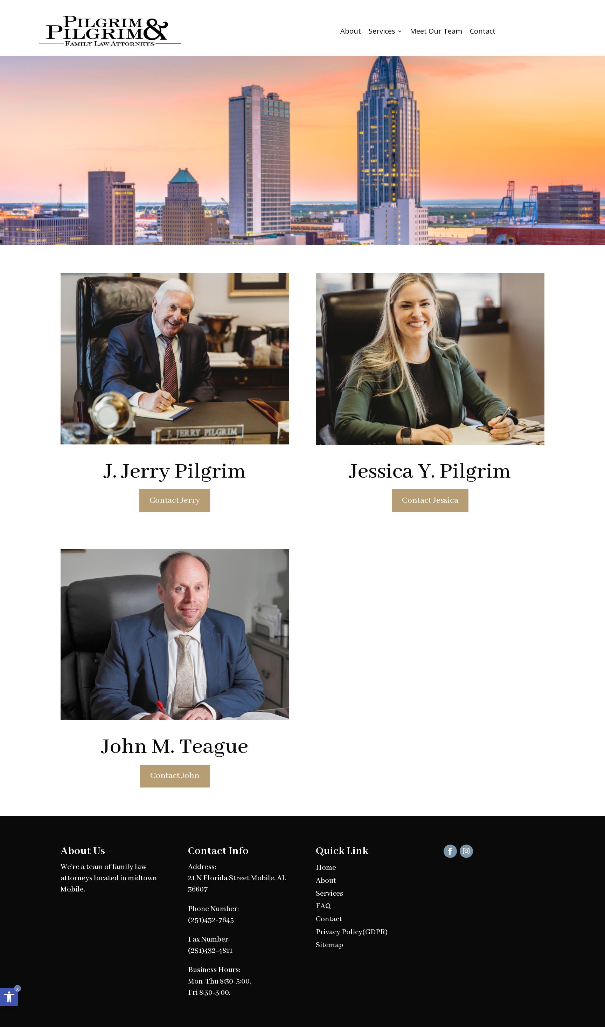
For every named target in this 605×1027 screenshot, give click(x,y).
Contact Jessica (430, 500)
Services (382, 31)
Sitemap (329, 945)
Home (326, 868)
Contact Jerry (174, 500)
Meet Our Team (436, 31)
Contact (482, 31)
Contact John (175, 775)
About (350, 31)
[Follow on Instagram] (466, 851)
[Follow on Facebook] (450, 851)
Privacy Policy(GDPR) (352, 932)
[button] (9, 997)
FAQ (323, 906)
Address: (202, 867)
